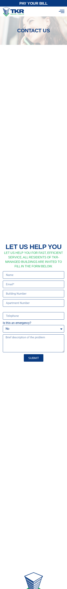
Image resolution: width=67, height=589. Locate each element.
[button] (62, 11)
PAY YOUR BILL (33, 3)
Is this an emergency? (17, 323)
